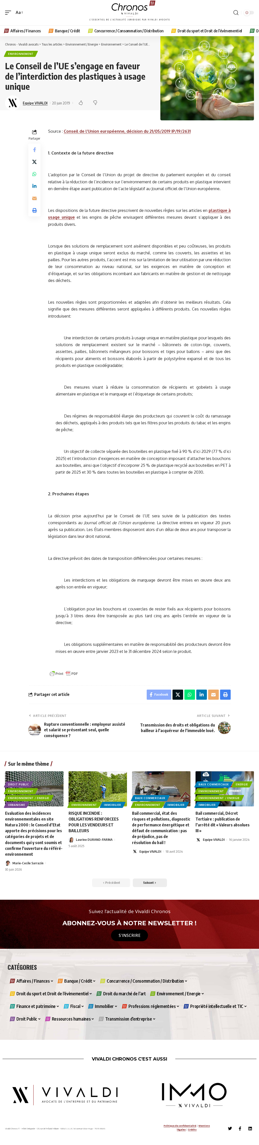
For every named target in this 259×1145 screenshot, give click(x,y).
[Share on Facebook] (34, 150)
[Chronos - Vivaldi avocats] (129, 12)
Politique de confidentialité (180, 1125)
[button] (9, 12)
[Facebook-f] (240, 1129)
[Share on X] (34, 162)
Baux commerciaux (150, 798)
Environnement (21, 53)
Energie (242, 784)
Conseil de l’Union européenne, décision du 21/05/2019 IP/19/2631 (127, 131)
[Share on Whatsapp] (34, 174)
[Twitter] (230, 1129)
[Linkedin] (250, 1129)
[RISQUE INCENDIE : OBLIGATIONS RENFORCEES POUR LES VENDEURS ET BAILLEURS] (98, 788)
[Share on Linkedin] (34, 186)
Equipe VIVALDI (35, 103)
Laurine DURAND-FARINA (94, 840)
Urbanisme (16, 804)
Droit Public (18, 784)
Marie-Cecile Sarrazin (28, 863)
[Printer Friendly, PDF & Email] (63, 673)
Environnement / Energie (28, 798)
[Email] (34, 198)
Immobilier (112, 804)
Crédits (192, 1129)
